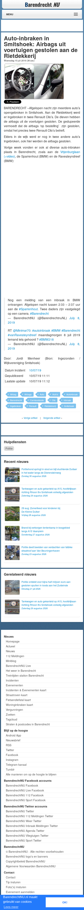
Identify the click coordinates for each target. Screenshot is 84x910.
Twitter (10, 750)
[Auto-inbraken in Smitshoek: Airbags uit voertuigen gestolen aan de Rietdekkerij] (34, 81)
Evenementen (14, 685)
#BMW (56, 330)
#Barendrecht (39, 313)
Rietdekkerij (50, 406)
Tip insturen (13, 882)
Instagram (12, 760)
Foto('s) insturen (16, 887)
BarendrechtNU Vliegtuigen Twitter (27, 835)
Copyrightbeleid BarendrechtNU (25, 861)
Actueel (10, 646)
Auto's (55, 394)
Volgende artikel (51, 417)
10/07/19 (35, 370)
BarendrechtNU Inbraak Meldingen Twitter (32, 826)
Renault (32, 406)
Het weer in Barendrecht (21, 671)
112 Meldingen (15, 656)
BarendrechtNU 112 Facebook (25, 795)
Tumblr (10, 769)
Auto (42, 394)
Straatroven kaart (16, 695)
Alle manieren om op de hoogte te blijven (31, 774)
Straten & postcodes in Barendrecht (28, 724)
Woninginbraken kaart (19, 705)
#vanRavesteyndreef (22, 335)
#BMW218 (46, 339)
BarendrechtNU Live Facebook (25, 790)
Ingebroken (15, 406)
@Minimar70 (21, 330)
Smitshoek (69, 406)
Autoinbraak (72, 394)
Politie (9, 448)
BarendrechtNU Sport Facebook (26, 800)
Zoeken (10, 714)
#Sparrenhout (28, 309)
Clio (53, 400)
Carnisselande (37, 400)
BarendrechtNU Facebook (22, 785)
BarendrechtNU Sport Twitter (23, 840)
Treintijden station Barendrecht (25, 675)
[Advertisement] (51, 25)
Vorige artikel (31, 417)
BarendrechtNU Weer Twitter (23, 821)
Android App (13, 735)
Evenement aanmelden (20, 892)
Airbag (13, 394)
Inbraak (67, 400)
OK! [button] (64, 902)
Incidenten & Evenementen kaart (26, 690)
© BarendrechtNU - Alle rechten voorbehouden (35, 851)
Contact (10, 877)
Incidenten (12, 680)
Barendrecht (16, 400)
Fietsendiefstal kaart (18, 700)
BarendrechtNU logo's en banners (27, 856)
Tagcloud (11, 719)
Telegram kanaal (16, 764)
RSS (8, 745)
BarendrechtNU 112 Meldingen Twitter (29, 816)
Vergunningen (14, 710)
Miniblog (11, 661)
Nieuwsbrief (13, 740)
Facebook (12, 755)
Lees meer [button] (11, 907)
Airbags (28, 394)
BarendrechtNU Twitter (20, 811)
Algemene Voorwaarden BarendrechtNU (30, 866)
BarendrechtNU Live (18, 666)
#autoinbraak (41, 330)
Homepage (13, 641)
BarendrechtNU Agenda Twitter (25, 831)
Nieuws (10, 651)
